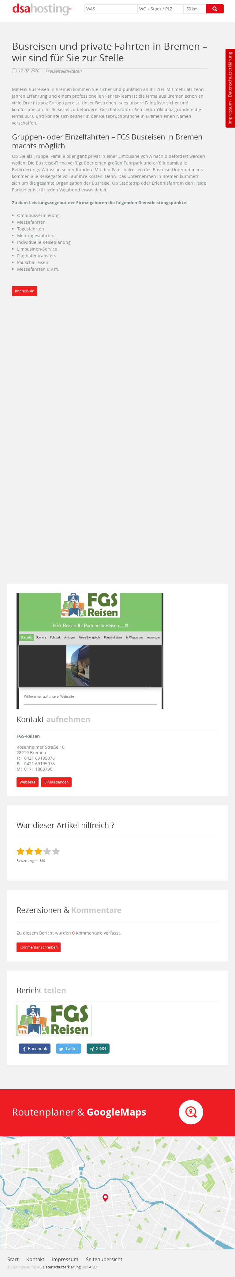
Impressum (230, 113)
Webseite (27, 782)
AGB (93, 1266)
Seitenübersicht (104, 1259)
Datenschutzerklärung (230, 74)
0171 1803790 (38, 769)
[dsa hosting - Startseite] (41, 9)
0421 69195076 (39, 758)
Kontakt (35, 1259)
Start (13, 1259)
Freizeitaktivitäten (63, 71)
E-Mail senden (56, 782)
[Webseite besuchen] (90, 650)
